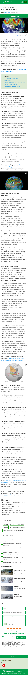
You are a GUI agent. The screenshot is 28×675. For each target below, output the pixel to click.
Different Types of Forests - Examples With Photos (13, 549)
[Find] (26, 2)
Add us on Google (22, 35)
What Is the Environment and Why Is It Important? (12, 545)
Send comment (21, 637)
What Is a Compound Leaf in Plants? (12, 562)
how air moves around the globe (12, 166)
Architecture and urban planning (17, 527)
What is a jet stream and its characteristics (11, 79)
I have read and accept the (8, 637)
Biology (12, 524)
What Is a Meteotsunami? (18, 595)
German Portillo (7, 12)
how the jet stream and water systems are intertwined (13, 481)
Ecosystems (5, 527)
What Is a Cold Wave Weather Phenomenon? (19, 580)
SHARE (22, 2)
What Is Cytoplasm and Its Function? (12, 560)
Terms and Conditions (6, 673)
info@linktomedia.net (9, 648)
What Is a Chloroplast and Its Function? (13, 553)
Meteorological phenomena (18, 5)
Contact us (20, 671)
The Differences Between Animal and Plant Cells (13, 540)
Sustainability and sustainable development (13, 530)
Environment (9, 5)
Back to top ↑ (14, 656)
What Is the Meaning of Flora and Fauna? (13, 557)
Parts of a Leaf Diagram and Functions (12, 555)
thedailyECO (3, 5)
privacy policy (5, 638)
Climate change (20, 524)
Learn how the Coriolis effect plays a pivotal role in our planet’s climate (12, 360)
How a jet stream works (11, 85)
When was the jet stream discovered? (15, 82)
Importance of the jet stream (12, 87)
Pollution (6, 524)
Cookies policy (22, 673)
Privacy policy (15, 673)
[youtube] (3, 665)
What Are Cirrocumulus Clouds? (20, 587)
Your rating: (14, 631)
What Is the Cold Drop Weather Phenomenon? (20, 572)
